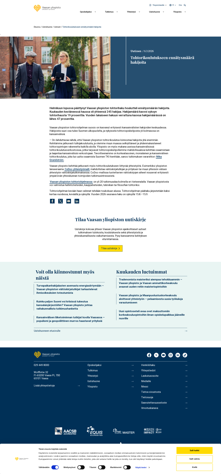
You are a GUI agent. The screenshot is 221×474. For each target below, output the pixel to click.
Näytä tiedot (140, 467)
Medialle (146, 381)
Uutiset (57, 27)
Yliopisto (177, 12)
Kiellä (194, 467)
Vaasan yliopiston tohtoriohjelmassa (71, 181)
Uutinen (136, 51)
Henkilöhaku (148, 365)
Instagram (170, 355)
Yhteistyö (131, 12)
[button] (55, 67)
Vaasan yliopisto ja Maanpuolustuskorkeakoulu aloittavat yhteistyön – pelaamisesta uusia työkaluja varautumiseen (151, 299)
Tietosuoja (147, 397)
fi (173, 5)
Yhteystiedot (148, 370)
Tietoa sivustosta (151, 391)
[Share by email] (68, 201)
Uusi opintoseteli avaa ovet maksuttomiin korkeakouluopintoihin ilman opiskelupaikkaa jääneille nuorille (152, 315)
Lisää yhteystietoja (44, 385)
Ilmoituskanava (149, 408)
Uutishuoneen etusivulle (47, 330)
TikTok (185, 355)
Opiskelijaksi (86, 12)
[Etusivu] (47, 8)
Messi (144, 386)
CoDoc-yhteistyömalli (77, 169)
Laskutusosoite (149, 375)
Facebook (149, 355)
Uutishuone (154, 12)
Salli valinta (194, 459)
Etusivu (37, 27)
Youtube (163, 355)
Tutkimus (109, 12)
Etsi (180, 5)
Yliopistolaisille (158, 5)
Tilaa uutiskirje (109, 248)
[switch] (81, 467)
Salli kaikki (194, 450)
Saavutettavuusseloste (154, 402)
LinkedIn (177, 355)
